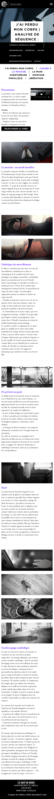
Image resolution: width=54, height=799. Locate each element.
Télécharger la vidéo (16, 129)
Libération (36, 78)
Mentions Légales (26, 790)
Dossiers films (15, 55)
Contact (37, 61)
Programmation (16, 50)
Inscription (30, 50)
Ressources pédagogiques (20, 61)
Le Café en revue (26, 782)
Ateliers (40, 50)
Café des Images (11, 4)
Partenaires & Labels (26, 785)
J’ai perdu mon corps (19, 68)
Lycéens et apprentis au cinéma (22, 45)
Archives (26, 788)
